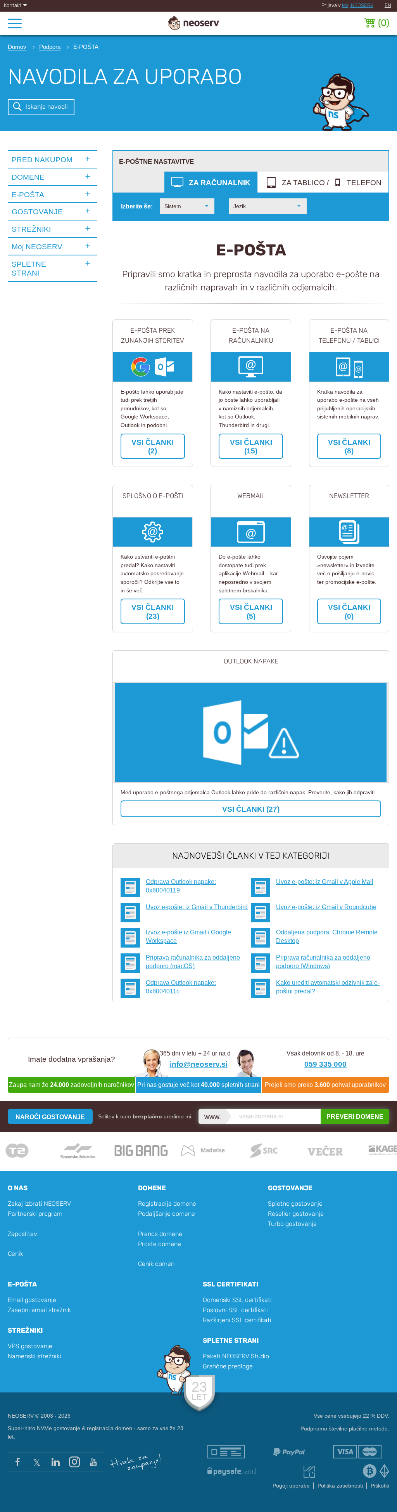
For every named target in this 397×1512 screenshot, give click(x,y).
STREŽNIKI (31, 229)
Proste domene (159, 1244)
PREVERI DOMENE (354, 1116)
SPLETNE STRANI (29, 268)
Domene (152, 1188)
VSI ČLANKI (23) (152, 611)
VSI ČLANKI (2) (152, 446)
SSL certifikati (231, 1284)
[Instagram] (74, 1462)
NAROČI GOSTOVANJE (50, 1117)
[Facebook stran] (17, 1462)
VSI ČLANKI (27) (251, 809)
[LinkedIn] (55, 1462)
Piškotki (380, 1486)
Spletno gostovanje (295, 1203)
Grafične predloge (228, 1366)
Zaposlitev (22, 1234)
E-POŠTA (28, 194)
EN (388, 5)
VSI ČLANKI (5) (251, 611)
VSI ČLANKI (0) (349, 611)
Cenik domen (156, 1263)
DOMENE (28, 177)
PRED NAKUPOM (42, 159)
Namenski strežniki (34, 1356)
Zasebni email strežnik (39, 1310)
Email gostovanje (32, 1300)
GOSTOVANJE (37, 211)
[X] (36, 1462)
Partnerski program (35, 1213)
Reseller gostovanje (296, 1213)
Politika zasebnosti (340, 1486)
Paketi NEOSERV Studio (236, 1356)
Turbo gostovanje (292, 1223)
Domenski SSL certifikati (237, 1300)
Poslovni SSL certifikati (235, 1310)
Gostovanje (290, 1188)
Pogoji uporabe (291, 1486)
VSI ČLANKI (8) (349, 446)
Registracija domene (167, 1203)
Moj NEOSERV (357, 5)
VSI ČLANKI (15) (251, 446)
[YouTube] (93, 1462)
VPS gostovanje (30, 1346)
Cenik (15, 1253)
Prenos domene (160, 1234)
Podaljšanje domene (166, 1213)
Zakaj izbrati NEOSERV (39, 1203)
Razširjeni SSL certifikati (237, 1320)
